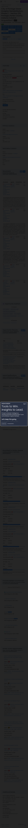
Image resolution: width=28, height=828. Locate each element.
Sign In (24, 404)
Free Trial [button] (4, 423)
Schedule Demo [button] (10, 423)
